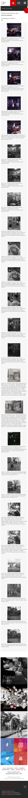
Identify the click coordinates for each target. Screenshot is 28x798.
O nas (4, 768)
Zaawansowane (13, 3)
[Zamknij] (25, 786)
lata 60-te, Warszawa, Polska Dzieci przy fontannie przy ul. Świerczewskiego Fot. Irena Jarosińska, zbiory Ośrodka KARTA (14, 600)
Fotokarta (3, 3)
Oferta (16, 768)
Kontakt (13, 769)
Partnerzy (21, 768)
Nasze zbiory (10, 768)
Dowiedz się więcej (7, 795)
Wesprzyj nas (19, 769)
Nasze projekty (6, 769)
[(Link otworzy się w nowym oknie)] (7, 745)
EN (24, 769)
